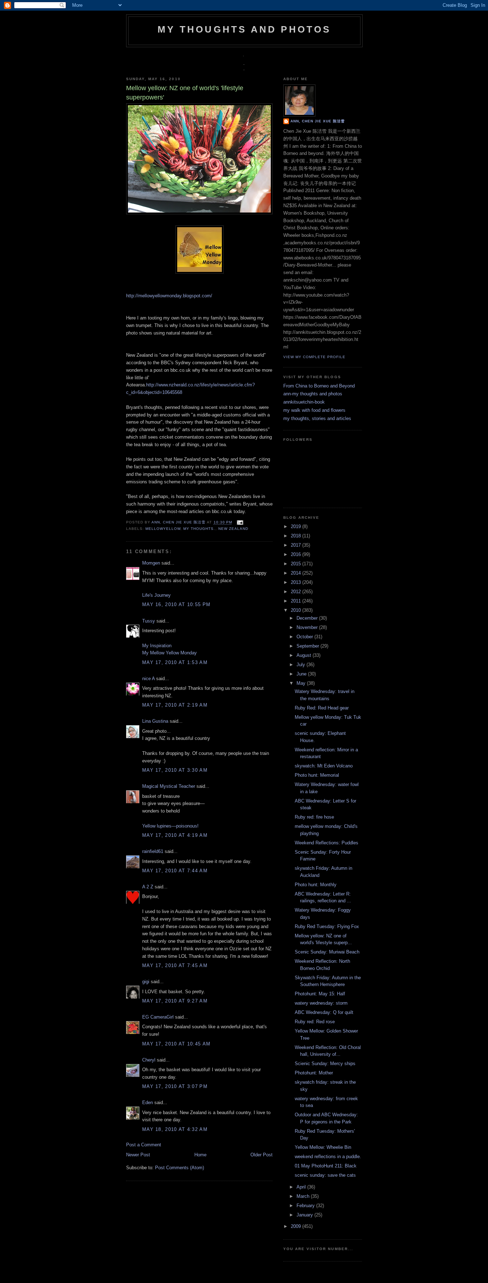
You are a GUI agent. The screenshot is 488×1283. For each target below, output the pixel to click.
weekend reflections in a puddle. (328, 1156)
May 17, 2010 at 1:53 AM (175, 662)
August (305, 655)
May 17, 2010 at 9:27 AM (175, 1001)
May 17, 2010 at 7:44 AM (175, 870)
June (302, 674)
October (305, 636)
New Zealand (233, 529)
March (304, 1196)
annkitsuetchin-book (304, 402)
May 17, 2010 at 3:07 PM (175, 1086)
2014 (296, 573)
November (308, 627)
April (302, 1187)
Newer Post (138, 1154)
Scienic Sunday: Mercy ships (325, 1063)
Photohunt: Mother (314, 1072)
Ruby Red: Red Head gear (322, 708)
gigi (145, 981)
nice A (148, 678)
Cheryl (148, 1060)
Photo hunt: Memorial (317, 775)
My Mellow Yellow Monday (169, 652)
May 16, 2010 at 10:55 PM (176, 604)
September (308, 646)
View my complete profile (314, 357)
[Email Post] (239, 523)
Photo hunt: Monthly (316, 884)
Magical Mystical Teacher (168, 786)
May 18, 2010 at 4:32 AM (175, 1129)
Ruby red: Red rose (315, 1021)
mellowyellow (162, 529)
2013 (296, 582)
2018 (296, 535)
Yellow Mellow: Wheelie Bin (323, 1147)
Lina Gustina (155, 721)
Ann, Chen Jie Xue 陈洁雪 (179, 523)
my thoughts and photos (244, 29)
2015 (296, 563)
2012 (296, 591)
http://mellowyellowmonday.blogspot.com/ (169, 295)
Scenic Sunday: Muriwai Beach (327, 952)
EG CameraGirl (158, 1017)
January (305, 1215)
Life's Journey (156, 595)
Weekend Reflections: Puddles (326, 842)
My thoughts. (199, 529)
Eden (147, 1102)
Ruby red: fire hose (314, 817)
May (302, 683)
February (306, 1205)
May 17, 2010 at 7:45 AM (175, 965)
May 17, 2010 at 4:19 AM (175, 835)
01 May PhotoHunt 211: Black (326, 1166)
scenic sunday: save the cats (325, 1175)
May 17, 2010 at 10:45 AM (176, 1044)
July (302, 664)
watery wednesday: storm (321, 1003)
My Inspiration (156, 645)
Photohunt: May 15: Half (320, 993)
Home (200, 1154)
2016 (296, 554)
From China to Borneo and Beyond (319, 386)
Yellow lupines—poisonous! (170, 826)
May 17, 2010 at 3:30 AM (175, 770)
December (308, 618)
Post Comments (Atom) (179, 1167)
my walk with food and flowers (314, 410)
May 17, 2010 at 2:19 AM (175, 705)
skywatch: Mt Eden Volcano (324, 766)
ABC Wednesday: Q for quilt (324, 1012)
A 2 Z (147, 886)
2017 (296, 545)
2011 (296, 601)
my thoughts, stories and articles (317, 418)
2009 (296, 1226)
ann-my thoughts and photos (312, 393)
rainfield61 (152, 851)
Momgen (151, 563)
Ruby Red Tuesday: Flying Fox (327, 926)
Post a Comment (143, 1144)
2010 (296, 610)
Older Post (261, 1154)
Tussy (148, 621)
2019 (296, 526)
